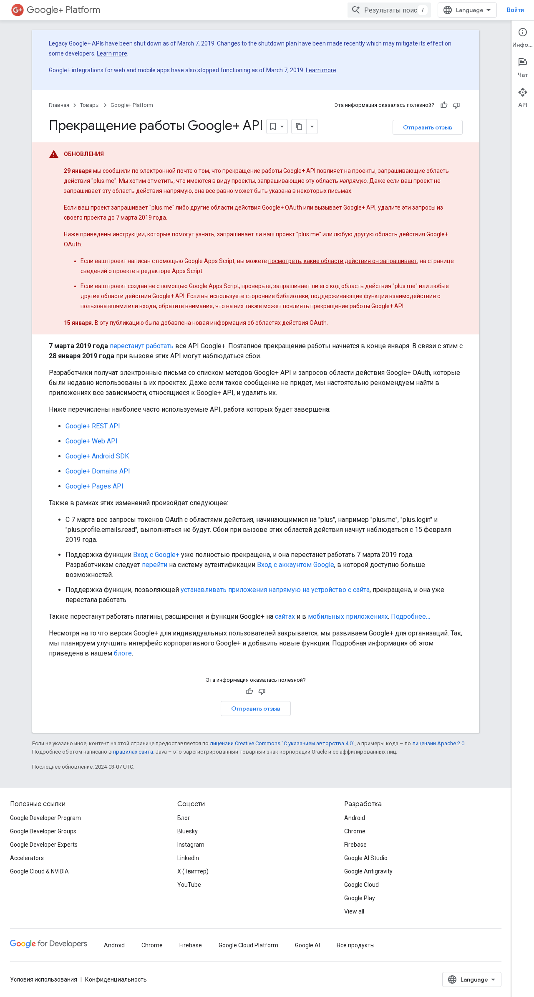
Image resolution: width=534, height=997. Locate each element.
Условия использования (43, 979)
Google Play (359, 898)
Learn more (112, 53)
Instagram (190, 844)
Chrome (354, 831)
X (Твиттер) (193, 871)
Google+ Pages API (94, 486)
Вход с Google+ (156, 555)
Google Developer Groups (43, 831)
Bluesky (187, 831)
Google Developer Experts (44, 844)
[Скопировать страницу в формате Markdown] (299, 126)
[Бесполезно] (456, 105)
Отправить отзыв (427, 127)
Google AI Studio (366, 858)
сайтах (285, 616)
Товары (90, 105)
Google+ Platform (63, 9)
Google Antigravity (368, 871)
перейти (154, 565)
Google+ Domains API (97, 471)
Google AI (307, 945)
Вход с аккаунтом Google (295, 565)
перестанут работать (142, 346)
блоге (123, 653)
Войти (515, 10)
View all (354, 911)
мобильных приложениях (348, 616)
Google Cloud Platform (248, 945)
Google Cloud (361, 884)
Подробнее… (410, 616)
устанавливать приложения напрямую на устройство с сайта (275, 590)
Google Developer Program (45, 818)
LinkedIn (188, 858)
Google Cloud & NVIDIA (39, 871)
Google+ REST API (92, 426)
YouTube (189, 884)
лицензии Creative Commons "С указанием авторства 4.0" (282, 743)
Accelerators (27, 858)
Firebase (355, 844)
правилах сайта (133, 752)
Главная (59, 105)
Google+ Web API (91, 441)
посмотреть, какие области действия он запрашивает (342, 261)
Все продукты (356, 945)
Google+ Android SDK (97, 456)
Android (354, 818)
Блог (183, 818)
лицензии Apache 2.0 (438, 743)
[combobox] (389, 10)
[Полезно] (444, 105)
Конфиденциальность (116, 979)
